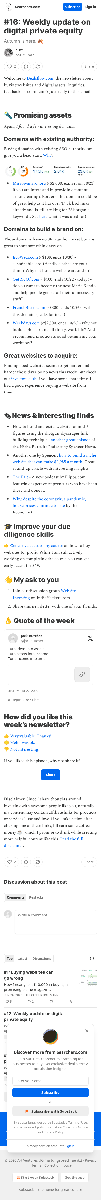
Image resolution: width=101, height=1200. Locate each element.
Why (47, 155)
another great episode (70, 440)
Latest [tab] (22, 958)
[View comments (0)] (26, 66)
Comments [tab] (15, 897)
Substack (26, 1189)
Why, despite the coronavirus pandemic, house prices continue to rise (49, 502)
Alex (19, 50)
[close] (87, 1031)
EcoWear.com (25, 257)
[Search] (92, 958)
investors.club (24, 379)
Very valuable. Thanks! (30, 736)
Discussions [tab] (41, 958)
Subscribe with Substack (54, 1111)
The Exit (20, 477)
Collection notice (58, 1165)
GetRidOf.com (26, 279)
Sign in (90, 7)
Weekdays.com (26, 323)
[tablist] (25, 897)
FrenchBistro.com (29, 308)
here (43, 216)
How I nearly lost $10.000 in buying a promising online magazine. (36, 987)
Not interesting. (24, 749)
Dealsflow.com (40, 78)
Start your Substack (37, 1177)
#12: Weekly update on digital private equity (34, 1016)
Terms (36, 1165)
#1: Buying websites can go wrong (29, 975)
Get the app (75, 1177)
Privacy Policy (53, 1132)
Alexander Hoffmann (42, 995)
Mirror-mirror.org (29, 183)
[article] (50, 986)
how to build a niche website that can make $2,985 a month (54, 458)
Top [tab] (10, 958)
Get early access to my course (36, 546)
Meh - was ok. (22, 743)
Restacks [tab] (36, 897)
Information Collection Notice (66, 1127)
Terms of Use (77, 1122)
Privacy (90, 1160)
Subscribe (72, 7)
